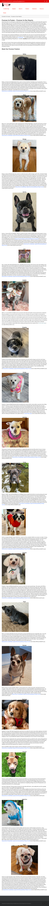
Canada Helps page (28, 413)
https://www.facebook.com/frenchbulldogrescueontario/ (27, 238)
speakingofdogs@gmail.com (18, 1)
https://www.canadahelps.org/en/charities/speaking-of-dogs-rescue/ (16, 91)
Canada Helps (20, 37)
